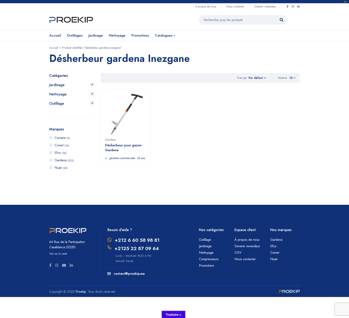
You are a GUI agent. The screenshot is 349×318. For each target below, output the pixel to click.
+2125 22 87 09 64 (137, 248)
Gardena (64, 160)
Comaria (62, 137)
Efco (60, 152)
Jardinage (57, 85)
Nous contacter (235, 6)
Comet (62, 145)
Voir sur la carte (58, 254)
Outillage (56, 103)
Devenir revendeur (265, 6)
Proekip (81, 291)
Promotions (206, 265)
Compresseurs (209, 259)
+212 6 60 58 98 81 (137, 240)
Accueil (53, 48)
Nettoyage (58, 94)
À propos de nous (205, 6)
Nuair (61, 167)
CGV (238, 252)
